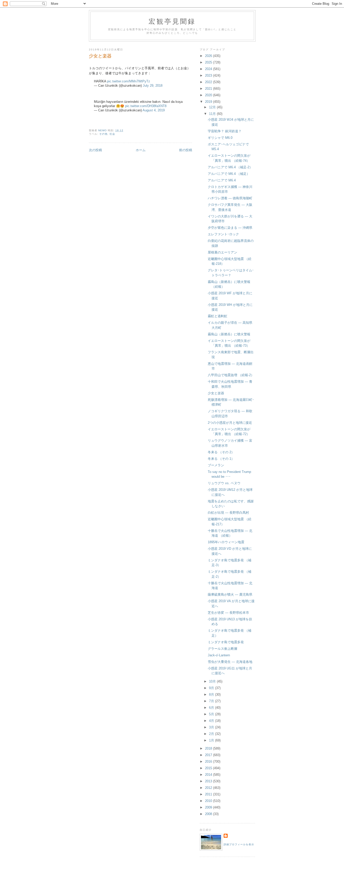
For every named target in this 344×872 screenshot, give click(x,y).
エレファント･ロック (223, 234)
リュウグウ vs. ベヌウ (224, 483)
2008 (209, 814)
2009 (209, 807)
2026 (209, 56)
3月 (212, 727)
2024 (209, 69)
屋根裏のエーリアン (222, 252)
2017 (209, 755)
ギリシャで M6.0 (220, 138)
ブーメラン (216, 465)
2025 (209, 62)
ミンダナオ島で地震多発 (226, 642)
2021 (209, 88)
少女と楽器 (216, 393)
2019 (209, 102)
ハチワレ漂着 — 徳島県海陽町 (230, 198)
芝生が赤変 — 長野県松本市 (228, 613)
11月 (213, 114)
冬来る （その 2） (221, 452)
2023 (209, 75)
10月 (213, 681)
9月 (212, 688)
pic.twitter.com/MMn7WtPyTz (128, 81)
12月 (213, 107)
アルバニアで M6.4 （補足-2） (230, 167)
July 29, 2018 (152, 85)
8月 (212, 694)
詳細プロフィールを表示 (239, 844)
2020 (209, 95)
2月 (212, 734)
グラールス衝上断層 (222, 649)
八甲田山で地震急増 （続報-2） (231, 375)
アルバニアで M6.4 (222, 180)
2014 (209, 775)
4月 (212, 721)
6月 (212, 707)
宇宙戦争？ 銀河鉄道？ (225, 131)
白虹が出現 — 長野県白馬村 (228, 512)
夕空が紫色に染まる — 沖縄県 (230, 228)
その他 (103, 134)
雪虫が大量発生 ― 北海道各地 (230, 662)
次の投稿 (95, 150)
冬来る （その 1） (221, 459)
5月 (212, 714)
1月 (212, 740)
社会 (112, 134)
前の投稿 (185, 150)
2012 (209, 788)
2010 (209, 801)
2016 (209, 761)
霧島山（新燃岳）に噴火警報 (229, 334)
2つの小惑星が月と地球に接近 (230, 423)
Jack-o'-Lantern (219, 655)
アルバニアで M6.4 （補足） (229, 174)
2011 (209, 794)
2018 (209, 748)
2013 (209, 781)
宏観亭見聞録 (172, 21)
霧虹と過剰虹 (217, 316)
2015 (209, 768)
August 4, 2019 (154, 110)
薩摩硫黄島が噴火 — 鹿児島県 (230, 594)
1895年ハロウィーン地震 (226, 542)
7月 (212, 701)
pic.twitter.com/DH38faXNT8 (145, 106)
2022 (209, 82)
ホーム (141, 150)
